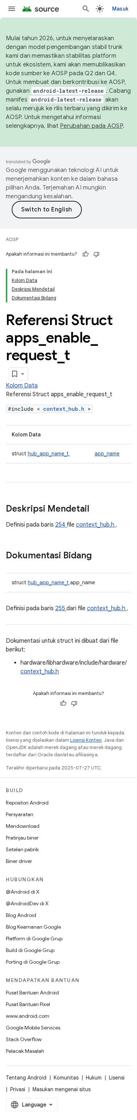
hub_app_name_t (49, 453)
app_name (107, 453)
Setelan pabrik (22, 849)
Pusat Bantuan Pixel (28, 1004)
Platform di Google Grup (34, 938)
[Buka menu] (11, 9)
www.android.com (27, 1016)
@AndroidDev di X (27, 903)
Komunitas (66, 1078)
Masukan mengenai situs (62, 1089)
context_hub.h (65, 408)
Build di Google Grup (30, 950)
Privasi (17, 1089)
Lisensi (117, 1078)
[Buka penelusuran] (85, 8)
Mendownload (22, 826)
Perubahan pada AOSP (91, 126)
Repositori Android (27, 802)
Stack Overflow (24, 1039)
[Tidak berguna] (96, 254)
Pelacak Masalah (25, 1051)
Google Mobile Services (33, 1027)
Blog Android (21, 915)
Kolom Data (22, 385)
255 (60, 608)
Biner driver (19, 861)
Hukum (94, 1078)
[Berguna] (85, 254)
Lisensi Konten (86, 740)
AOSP (12, 239)
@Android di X (22, 891)
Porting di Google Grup (33, 962)
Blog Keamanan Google (33, 927)
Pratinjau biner (22, 837)
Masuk (120, 8)
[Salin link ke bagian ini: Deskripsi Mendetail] (98, 509)
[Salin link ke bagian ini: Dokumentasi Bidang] (101, 556)
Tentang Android (26, 1078)
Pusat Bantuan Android (32, 992)
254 (61, 524)
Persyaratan (19, 814)
